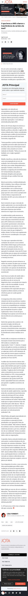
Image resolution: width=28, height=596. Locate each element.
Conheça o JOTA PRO (14, 554)
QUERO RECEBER (14, 103)
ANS (22, 71)
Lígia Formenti (4, 37)
